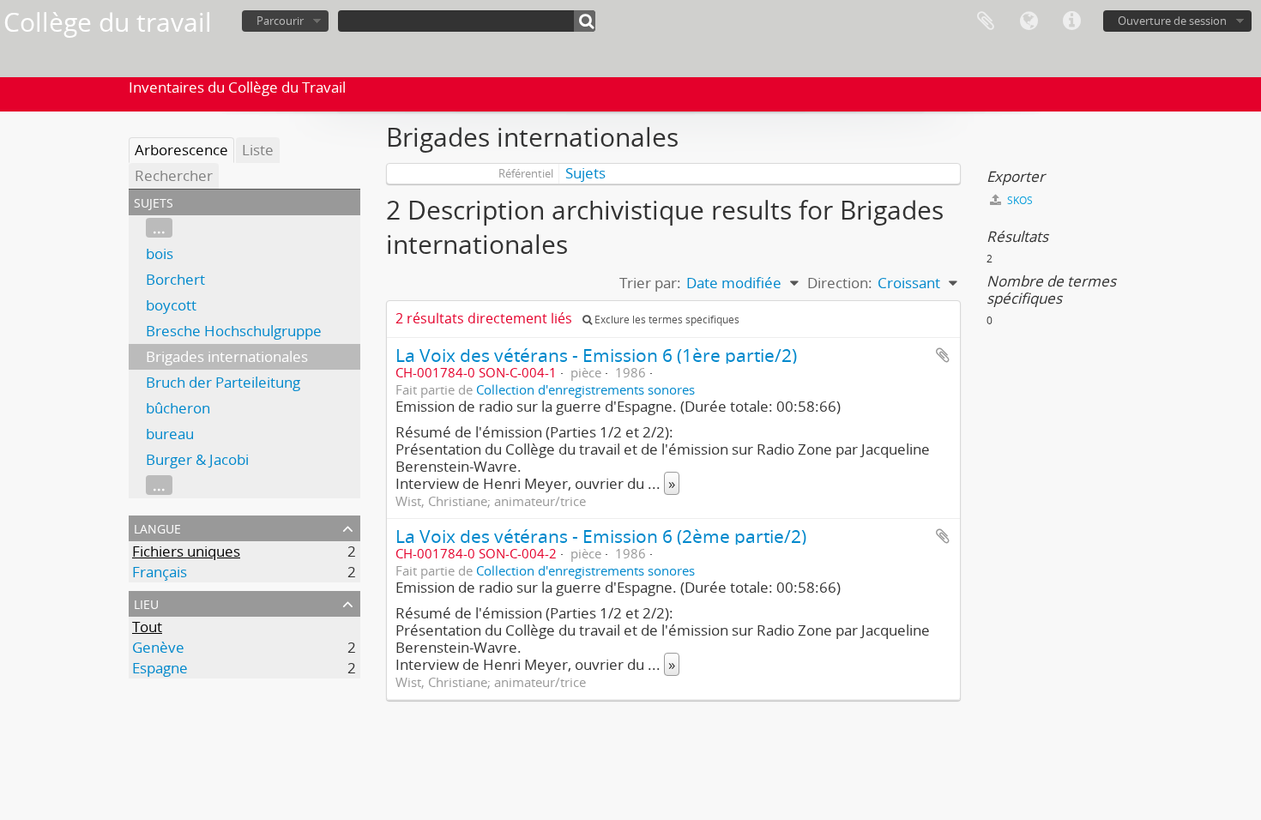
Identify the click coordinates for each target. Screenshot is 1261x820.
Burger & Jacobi (197, 459)
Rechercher (174, 175)
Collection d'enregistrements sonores (585, 389)
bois (159, 253)
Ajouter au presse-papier (942, 355)
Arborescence (181, 150)
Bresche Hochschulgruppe (234, 331)
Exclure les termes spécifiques (665, 319)
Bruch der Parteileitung (223, 382)
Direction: (839, 282)
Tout (147, 626)
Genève (158, 647)
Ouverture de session (1172, 20)
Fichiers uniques (186, 551)
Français (159, 572)
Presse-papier (985, 21)
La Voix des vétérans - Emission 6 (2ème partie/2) (600, 535)
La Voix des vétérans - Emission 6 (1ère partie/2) (596, 354)
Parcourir (280, 20)
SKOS (1019, 200)
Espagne (160, 668)
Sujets (585, 173)
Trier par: (650, 282)
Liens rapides (1071, 21)
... (159, 228)
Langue (1028, 21)
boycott (171, 305)
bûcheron (178, 408)
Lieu (146, 602)
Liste (258, 150)
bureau (170, 433)
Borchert (175, 279)
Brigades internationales (227, 356)
